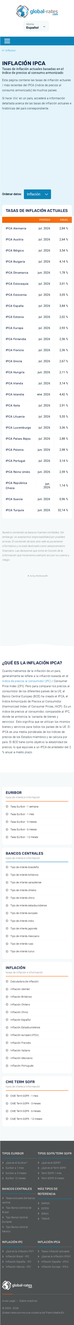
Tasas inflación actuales (55, 1251)
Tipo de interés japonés (23, 928)
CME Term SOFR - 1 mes (24, 1095)
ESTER (45, 1208)
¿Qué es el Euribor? (16, 1162)
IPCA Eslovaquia (17, 283)
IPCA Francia (15, 350)
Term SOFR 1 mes (51, 1173)
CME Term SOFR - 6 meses (25, 1111)
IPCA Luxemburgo (18, 427)
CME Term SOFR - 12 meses (26, 1118)
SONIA (45, 1213)
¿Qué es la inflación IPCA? (56, 1256)
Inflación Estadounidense (25, 1027)
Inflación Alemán (20, 989)
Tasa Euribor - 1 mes (22, 814)
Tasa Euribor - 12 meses (24, 837)
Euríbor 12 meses (16, 1178)
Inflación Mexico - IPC (18, 1266)
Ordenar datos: (12, 194)
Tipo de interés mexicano (24, 936)
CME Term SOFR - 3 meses (25, 1103)
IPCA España (15, 306)
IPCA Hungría (15, 372)
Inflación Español (20, 1019)
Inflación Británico (21, 996)
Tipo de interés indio (22, 921)
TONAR (45, 1218)
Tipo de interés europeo (24, 913)
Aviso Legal (8, 1300)
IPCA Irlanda (14, 383)
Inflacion (10, 50)
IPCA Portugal (15, 461)
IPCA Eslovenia (16, 295)
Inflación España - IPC (18, 1261)
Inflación (34, 194)
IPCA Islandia (15, 394)
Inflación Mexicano (21, 1058)
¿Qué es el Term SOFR (53, 1167)
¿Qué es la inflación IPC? (20, 1251)
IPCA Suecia (14, 499)
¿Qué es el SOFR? (51, 1162)
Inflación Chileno (20, 1004)
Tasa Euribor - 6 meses (23, 829)
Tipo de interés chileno (23, 890)
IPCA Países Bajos (18, 438)
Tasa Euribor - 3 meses (23, 821)
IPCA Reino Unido (18, 472)
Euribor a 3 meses (16, 1173)
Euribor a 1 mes (15, 1167)
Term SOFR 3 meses (52, 1178)
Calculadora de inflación (24, 981)
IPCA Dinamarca (17, 272)
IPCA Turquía (15, 510)
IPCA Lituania (15, 416)
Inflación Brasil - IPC (17, 1256)
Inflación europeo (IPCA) (24, 1035)
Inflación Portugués (21, 1065)
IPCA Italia (13, 405)
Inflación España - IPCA (55, 1261)
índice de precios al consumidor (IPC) (26, 681)
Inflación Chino (19, 1012)
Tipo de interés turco (22, 951)
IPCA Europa (14, 328)
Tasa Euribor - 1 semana (24, 806)
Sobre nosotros (28, 1300)
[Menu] (7, 41)
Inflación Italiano (20, 1050)
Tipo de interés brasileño (24, 867)
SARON (45, 1203)
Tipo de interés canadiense (25, 882)
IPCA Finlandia (16, 339)
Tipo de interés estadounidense (28, 905)
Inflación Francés (20, 1042)
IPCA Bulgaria (15, 261)
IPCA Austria (14, 239)
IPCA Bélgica (15, 250)
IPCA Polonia (15, 449)
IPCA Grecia (14, 361)
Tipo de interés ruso (21, 943)
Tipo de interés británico (24, 874)
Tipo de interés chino (22, 897)
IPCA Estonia (15, 317)
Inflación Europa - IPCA (54, 1266)
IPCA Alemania (16, 228)
